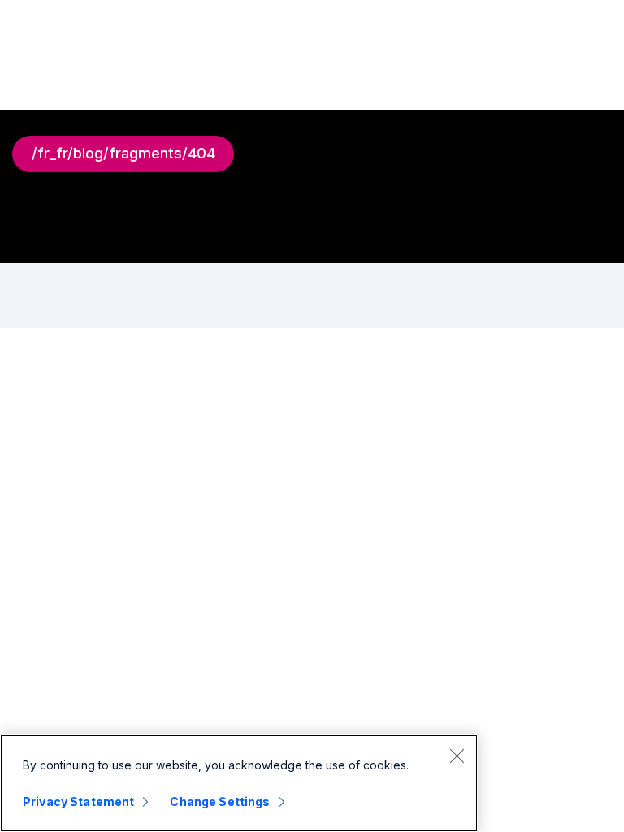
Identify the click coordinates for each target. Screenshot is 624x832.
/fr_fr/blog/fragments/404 (123, 153)
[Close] (456, 756)
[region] (239, 783)
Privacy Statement (78, 801)
